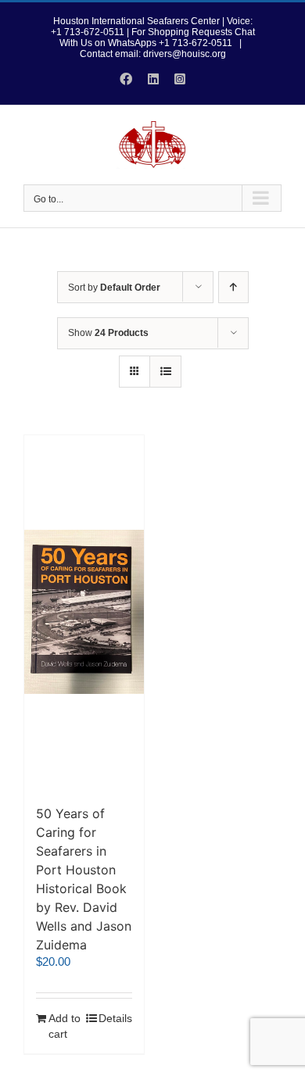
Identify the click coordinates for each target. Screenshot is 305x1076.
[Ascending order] (233, 287)
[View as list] (165, 371)
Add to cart (64, 1026)
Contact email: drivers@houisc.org (153, 53)
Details (115, 1018)
